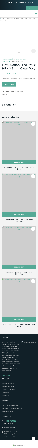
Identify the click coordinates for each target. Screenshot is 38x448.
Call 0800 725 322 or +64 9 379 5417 (20, 2)
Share (4, 95)
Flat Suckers (7, 61)
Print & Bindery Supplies (10, 405)
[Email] (14, 94)
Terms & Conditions (8, 389)
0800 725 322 (10, 421)
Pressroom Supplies (8, 59)
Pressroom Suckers (21, 59)
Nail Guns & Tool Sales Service (12, 408)
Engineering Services (8, 411)
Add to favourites (33, 124)
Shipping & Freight (8, 386)
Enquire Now (32, 8)
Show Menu (3, 14)
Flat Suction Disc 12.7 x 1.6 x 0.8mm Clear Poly (19, 325)
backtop (33, 438)
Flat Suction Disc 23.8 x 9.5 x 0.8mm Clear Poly (19, 220)
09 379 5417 (8, 423)
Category (5, 91)
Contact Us (5, 395)
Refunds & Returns (8, 383)
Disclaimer (5, 392)
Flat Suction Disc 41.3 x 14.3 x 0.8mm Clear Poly (19, 273)
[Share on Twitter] (10, 94)
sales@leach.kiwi (9, 427)
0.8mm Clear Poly (17, 61)
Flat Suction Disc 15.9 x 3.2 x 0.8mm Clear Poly (19, 168)
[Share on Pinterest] (16, 94)
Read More (6, 375)
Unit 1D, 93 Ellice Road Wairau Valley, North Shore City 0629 (11, 434)
